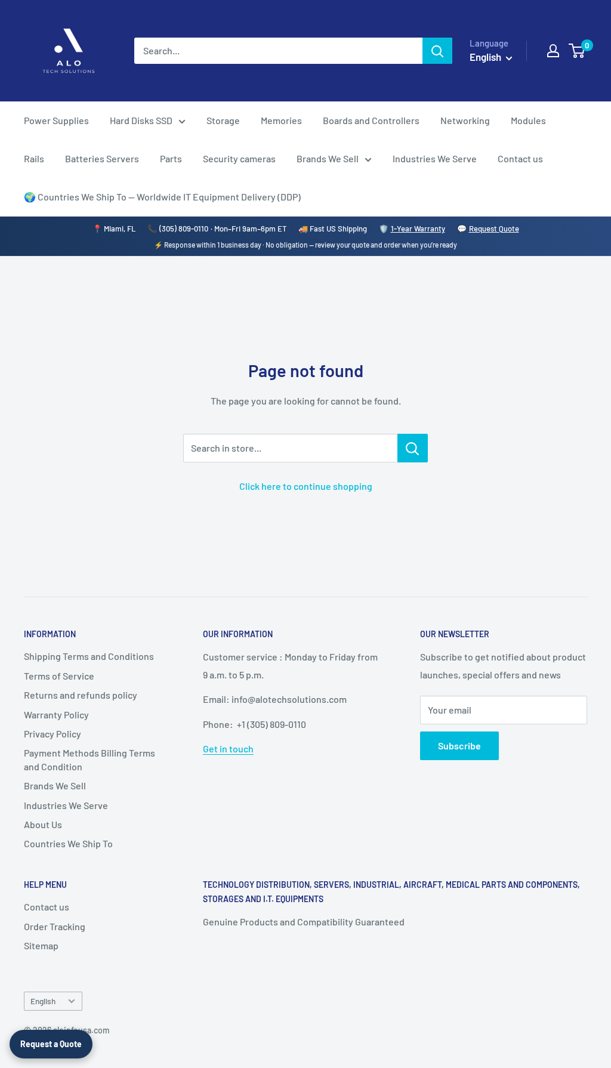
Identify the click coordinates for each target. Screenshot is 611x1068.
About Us (43, 824)
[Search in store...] (412, 448)
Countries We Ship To (68, 843)
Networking (465, 120)
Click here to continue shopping (305, 486)
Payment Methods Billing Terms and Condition (89, 759)
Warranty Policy (56, 714)
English (42, 1001)
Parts (171, 158)
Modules (528, 120)
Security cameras (239, 158)
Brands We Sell (328, 158)
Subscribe (459, 745)
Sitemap (41, 945)
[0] (577, 51)
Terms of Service (59, 675)
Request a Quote (51, 1044)
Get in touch (228, 748)
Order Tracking (54, 926)
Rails (34, 158)
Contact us (520, 158)
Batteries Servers (102, 158)
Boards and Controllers (371, 120)
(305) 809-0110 (183, 228)
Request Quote (494, 228)
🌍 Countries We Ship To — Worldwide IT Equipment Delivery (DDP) (162, 196)
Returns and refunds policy (80, 694)
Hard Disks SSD (141, 120)
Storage (223, 120)
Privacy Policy (52, 733)
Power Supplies (56, 120)
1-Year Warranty (418, 228)
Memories (281, 120)
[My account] (553, 50)
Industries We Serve (435, 158)
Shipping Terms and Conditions (89, 656)
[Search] (437, 51)
